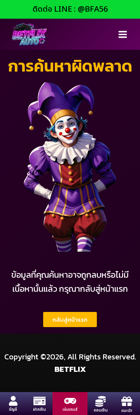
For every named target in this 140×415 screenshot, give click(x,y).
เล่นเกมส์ (70, 409)
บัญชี (13, 409)
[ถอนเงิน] (100, 401)
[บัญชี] (13, 401)
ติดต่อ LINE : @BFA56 (70, 9)
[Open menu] (122, 34)
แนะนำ (126, 411)
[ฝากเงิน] (39, 401)
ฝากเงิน (39, 409)
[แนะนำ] (126, 401)
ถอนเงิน (101, 410)
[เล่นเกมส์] (70, 401)
